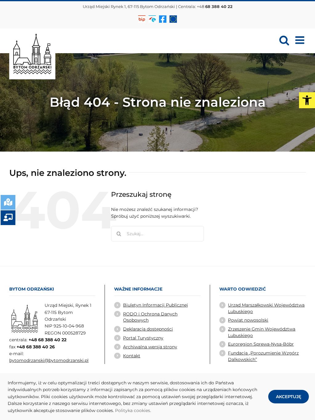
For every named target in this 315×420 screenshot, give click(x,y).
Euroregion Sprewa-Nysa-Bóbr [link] (261, 344)
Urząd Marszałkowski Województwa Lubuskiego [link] (266, 308)
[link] (307, 100)
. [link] (150, 410)
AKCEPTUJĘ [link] (288, 396)
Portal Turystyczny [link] (143, 338)
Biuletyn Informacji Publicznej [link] (155, 305)
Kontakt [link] (131, 356)
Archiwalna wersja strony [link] (150, 347)
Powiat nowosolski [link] (248, 320)
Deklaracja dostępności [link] (148, 329)
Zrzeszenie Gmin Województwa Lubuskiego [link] (261, 332)
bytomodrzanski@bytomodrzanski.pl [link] (49, 360)
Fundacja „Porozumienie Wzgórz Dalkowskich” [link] (263, 356)
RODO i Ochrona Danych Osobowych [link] (150, 317)
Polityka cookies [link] (132, 410)
